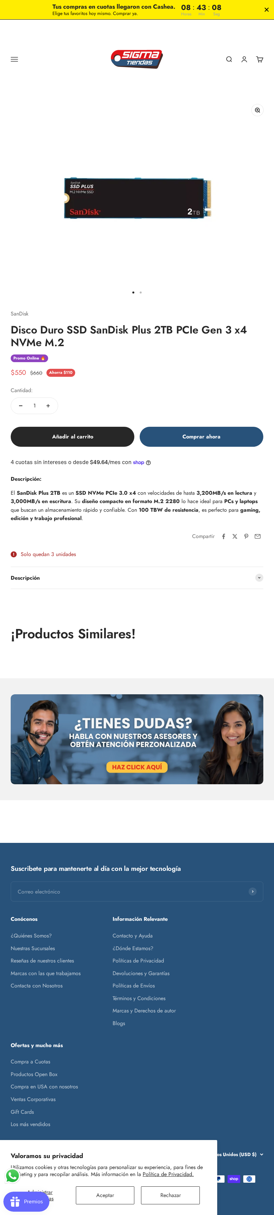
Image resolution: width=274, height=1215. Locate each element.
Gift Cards (22, 1112)
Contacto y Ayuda (133, 935)
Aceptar (105, 1195)
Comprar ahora (201, 436)
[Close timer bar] (267, 10)
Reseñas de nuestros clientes (42, 960)
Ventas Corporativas (33, 1099)
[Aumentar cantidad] (48, 406)
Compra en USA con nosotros (44, 1086)
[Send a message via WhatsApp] (12, 1176)
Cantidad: (22, 390)
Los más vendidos (30, 1124)
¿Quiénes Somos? (31, 935)
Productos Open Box (34, 1074)
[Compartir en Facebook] (223, 536)
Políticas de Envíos (134, 985)
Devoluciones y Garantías (141, 973)
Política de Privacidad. (168, 1174)
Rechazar (170, 1195)
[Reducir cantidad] (20, 406)
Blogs (119, 1023)
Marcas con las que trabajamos (46, 973)
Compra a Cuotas (30, 1061)
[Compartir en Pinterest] (246, 536)
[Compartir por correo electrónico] (257, 536)
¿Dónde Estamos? (133, 948)
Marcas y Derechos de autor (144, 1010)
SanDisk (19, 313)
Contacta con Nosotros (36, 985)
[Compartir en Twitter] (235, 536)
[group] (137, 739)
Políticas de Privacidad (138, 960)
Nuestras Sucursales (33, 948)
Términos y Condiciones (139, 998)
